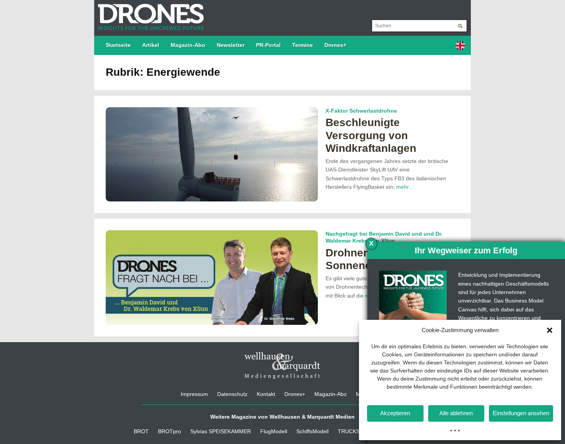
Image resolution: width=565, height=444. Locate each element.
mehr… (405, 187)
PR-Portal (268, 45)
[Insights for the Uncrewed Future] (149, 13)
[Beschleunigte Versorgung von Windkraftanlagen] (212, 154)
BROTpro (169, 431)
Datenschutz (232, 394)
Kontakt (266, 394)
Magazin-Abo (188, 45)
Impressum (194, 394)
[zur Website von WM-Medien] (282, 365)
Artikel (150, 45)
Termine (302, 45)
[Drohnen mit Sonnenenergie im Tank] (212, 277)
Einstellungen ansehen (521, 413)
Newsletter (230, 45)
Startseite (118, 45)
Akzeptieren (395, 413)
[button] (549, 330)
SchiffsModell (312, 431)
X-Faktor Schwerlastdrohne (361, 111)
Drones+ (335, 45)
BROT (141, 431)
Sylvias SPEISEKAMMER (220, 431)
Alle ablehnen (456, 413)
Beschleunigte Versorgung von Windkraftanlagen (371, 135)
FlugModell (273, 431)
